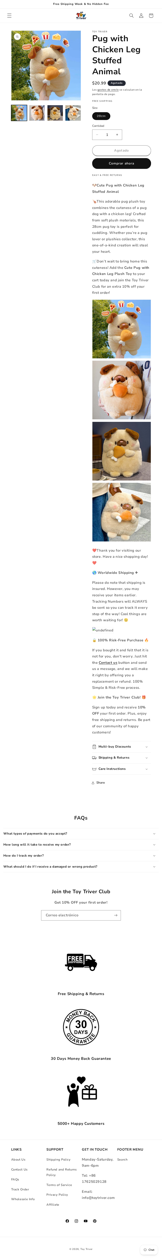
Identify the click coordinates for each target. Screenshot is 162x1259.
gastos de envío (108, 89)
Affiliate (52, 1204)
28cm (103, 117)
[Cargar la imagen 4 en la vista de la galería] (73, 113)
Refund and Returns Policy (61, 1172)
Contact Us (19, 1169)
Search (122, 1159)
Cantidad (98, 126)
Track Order (20, 1189)
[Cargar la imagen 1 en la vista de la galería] (19, 113)
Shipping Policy (58, 1159)
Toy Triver (86, 1249)
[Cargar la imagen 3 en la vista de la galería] (55, 113)
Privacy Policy (57, 1195)
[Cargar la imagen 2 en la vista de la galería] (37, 113)
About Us (18, 1159)
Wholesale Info (23, 1199)
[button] (9, 16)
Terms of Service (59, 1185)
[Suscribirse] (116, 915)
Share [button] (100, 782)
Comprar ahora (121, 163)
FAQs (15, 1179)
